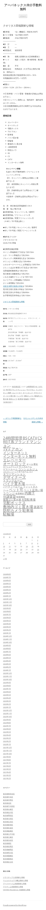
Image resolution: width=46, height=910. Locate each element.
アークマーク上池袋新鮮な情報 (14, 883)
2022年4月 (7, 735)
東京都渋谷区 (8, 840)
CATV (40, 386)
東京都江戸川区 (9, 834)
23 (38, 549)
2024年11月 (7, 639)
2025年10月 (7, 605)
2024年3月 (7, 664)
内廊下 (30, 493)
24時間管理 (30, 386)
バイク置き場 (10, 396)
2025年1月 (7, 633)
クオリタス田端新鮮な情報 (14, 301)
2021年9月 (7, 757)
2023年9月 (7, 682)
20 (21, 549)
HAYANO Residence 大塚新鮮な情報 (16, 890)
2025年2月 (7, 630)
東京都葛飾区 (8, 856)
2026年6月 (7, 580)
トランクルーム (13, 480)
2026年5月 (7, 583)
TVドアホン (30, 390)
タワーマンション (14, 474)
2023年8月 (7, 685)
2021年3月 (7, 775)
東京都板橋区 (8, 831)
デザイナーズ (14, 477)
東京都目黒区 (8, 846)
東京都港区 (7, 843)
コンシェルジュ (28, 469)
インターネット (15, 452)
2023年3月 (7, 701)
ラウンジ (9, 493)
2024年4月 (7, 661)
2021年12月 (7, 747)
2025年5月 (7, 621)
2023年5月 (7, 695)
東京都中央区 (8, 797)
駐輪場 (26, 399)
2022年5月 (7, 732)
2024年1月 (7, 670)
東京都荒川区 (8, 852)
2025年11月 (7, 602)
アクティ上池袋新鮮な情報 (13, 887)
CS (4, 390)
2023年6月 (7, 692)
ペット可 (19, 396)
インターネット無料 (19, 456)
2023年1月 (7, 707)
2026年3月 (7, 590)
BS (36, 386)
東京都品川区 (8, 812)
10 (4, 546)
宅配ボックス (29, 396)
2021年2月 (7, 778)
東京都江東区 (8, 837)
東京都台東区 (8, 809)
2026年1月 (7, 596)
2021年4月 (7, 772)
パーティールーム (12, 486)
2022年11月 (7, 713)
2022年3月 (7, 738)
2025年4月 (7, 624)
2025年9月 (7, 608)
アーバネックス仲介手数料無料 (23, 7)
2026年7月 (7, 577)
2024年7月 (7, 651)
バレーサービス (30, 484)
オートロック (28, 393)
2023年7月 (7, 689)
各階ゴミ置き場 (12, 499)
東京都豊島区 (8, 859)
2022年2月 (7, 741)
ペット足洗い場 (33, 490)
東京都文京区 (8, 822)
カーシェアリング (10, 466)
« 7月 (5, 559)
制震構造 (20, 496)
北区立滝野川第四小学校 (13, 286)
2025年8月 (7, 611)
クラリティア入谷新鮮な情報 (14, 877)
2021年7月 (7, 763)
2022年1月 (7, 744)
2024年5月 (7, 658)
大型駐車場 (28, 499)
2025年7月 (7, 614)
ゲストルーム (10, 469)
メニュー (23, 16)
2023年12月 (7, 673)
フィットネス (30, 486)
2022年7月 (7, 726)
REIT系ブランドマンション (16, 390)
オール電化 (32, 464)
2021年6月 (7, 766)
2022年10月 (7, 716)
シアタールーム (21, 471)
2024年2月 (7, 667)
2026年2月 (7, 593)
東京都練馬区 (8, 849)
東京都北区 (16, 386)
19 (15, 549)
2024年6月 (7, 655)
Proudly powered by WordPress (14, 905)
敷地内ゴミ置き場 (18, 506)
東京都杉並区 (8, 828)
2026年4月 (7, 586)
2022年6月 (7, 729)
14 (27, 546)
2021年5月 (7, 769)
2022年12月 (7, 710)
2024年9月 (7, 645)
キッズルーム (25, 466)
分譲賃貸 (9, 496)
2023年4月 (7, 698)
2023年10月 (7, 679)
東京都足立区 (8, 862)
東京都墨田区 (8, 815)
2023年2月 (7, 704)
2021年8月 (7, 760)
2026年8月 (7, 574)
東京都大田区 (8, 818)
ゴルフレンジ (8, 471)
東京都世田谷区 (9, 794)
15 (32, 546)
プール (5, 490)
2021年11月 (7, 750)
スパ (31, 471)
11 (10, 546)
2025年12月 (7, 599)
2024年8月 (7, 648)
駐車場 (20, 399)
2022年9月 (7, 719)
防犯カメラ (13, 399)
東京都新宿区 (8, 825)
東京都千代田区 (9, 806)
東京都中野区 (8, 800)
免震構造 (19, 493)
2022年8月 (7, 723)
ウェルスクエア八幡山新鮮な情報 (15, 880)
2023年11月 (7, 676)
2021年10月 (7, 754)
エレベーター (17, 393)
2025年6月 (7, 617)
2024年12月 (7, 636)
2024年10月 (7, 642)
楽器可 (38, 507)
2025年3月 (7, 627)
